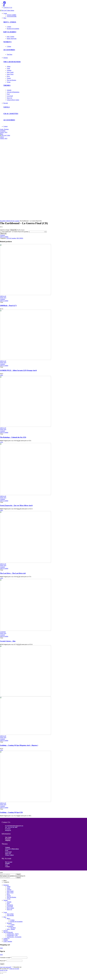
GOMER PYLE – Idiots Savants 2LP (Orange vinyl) (18, 370)
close (1, 948)
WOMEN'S (7, 42)
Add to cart (3, 233)
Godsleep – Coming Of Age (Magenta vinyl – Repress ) (19, 745)
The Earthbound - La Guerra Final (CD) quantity (15, 231)
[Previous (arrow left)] (0, 973)
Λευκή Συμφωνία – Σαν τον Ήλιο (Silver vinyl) (16, 505)
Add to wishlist (4, 236)
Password (3, 960)
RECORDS (6, 221)
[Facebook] (4, 6)
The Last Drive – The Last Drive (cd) (13, 573)
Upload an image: (5, 230)
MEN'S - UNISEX (9, 22)
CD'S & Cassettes (14, 221)
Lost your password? (5, 967)
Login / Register (7, 941)
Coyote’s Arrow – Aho (7, 641)
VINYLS (6, 107)
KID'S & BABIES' (9, 32)
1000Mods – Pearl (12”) (8, 305)
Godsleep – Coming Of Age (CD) (11, 812)
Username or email (5, 957)
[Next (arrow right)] (2, 973)
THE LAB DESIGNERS (12, 62)
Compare (2, 235)
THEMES (6, 85)
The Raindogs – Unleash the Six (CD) (13, 437)
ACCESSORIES (9, 50)
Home (1, 221)
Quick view (3, 297)
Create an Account (14, 968)
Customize (3, 631)
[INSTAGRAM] (4, 3)
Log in (2, 964)
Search (18, 874)
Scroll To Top (3, 970)
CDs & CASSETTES (10, 113)
